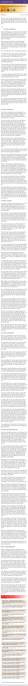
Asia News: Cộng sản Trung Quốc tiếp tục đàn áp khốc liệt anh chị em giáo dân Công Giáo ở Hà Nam (13, 627)
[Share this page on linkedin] (14, 10)
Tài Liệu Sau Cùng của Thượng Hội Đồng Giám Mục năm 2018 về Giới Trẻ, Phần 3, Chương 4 (13, 659)
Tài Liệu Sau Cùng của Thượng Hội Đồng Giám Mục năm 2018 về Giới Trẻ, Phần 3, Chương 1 (13, 670)
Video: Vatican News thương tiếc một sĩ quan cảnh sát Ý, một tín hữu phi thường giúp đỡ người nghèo (14, 606)
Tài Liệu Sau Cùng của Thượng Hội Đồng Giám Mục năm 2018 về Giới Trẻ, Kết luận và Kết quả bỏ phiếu (13, 655)
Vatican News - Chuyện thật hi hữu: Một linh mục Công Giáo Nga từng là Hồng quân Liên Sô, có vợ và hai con (13, 602)
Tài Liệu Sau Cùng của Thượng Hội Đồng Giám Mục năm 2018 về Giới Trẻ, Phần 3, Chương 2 (13, 666)
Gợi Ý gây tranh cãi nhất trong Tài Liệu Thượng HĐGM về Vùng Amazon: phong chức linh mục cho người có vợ (13, 619)
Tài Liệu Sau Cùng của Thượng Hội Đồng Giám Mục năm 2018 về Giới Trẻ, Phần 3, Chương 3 (13, 663)
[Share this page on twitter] (11, 10)
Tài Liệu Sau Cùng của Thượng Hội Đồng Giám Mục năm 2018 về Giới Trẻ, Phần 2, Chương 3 (13, 677)
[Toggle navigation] (25, 2)
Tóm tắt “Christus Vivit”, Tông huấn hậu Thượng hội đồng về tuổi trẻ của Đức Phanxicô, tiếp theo (13, 639)
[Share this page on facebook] (2, 10)
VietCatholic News (7, 2)
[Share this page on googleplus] (8, 10)
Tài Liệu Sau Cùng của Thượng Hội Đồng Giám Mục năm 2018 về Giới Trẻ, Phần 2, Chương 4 (13, 674)
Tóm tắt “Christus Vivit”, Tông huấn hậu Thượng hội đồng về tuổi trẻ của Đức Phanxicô (13, 643)
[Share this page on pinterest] (5, 10)
